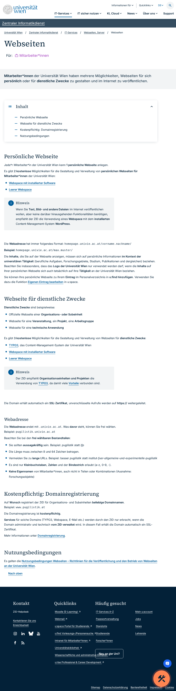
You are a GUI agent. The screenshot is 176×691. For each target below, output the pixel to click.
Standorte (101, 626)
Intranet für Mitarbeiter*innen (71, 640)
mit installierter (32, 183)
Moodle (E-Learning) (67, 611)
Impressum (156, 687)
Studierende (103, 633)
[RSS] (22, 643)
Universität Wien (13, 32)
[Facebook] (15, 643)
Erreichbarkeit (21, 625)
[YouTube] (38, 633)
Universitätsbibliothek (67, 647)
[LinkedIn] (22, 633)
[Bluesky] (30, 633)
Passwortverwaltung (107, 618)
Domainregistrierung (51, 535)
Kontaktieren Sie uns (24, 620)
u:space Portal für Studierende (72, 626)
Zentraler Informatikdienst (23, 23)
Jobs (138, 618)
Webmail (60, 618)
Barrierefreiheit (139, 687)
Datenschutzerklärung (115, 687)
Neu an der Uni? (109, 653)
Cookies (169, 687)
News (138, 626)
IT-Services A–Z (105, 611)
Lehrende (140, 633)
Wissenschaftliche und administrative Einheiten (73, 655)
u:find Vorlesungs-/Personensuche (73, 633)
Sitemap (95, 687)
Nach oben (15, 573)
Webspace (20, 189)
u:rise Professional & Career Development (73, 662)
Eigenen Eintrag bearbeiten (45, 282)
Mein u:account (144, 611)
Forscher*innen (104, 640)
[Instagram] (15, 633)
